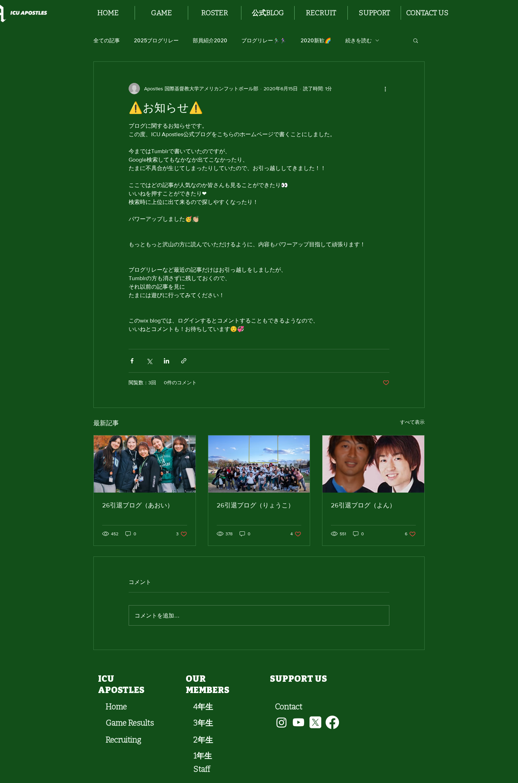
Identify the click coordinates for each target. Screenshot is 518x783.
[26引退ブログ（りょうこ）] (259, 464)
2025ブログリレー (156, 40)
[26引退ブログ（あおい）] (145, 464)
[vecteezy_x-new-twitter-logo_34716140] (315, 722)
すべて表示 (412, 422)
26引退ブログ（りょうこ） (255, 505)
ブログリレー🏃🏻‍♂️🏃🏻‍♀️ (263, 40)
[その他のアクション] (385, 88)
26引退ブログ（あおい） (137, 505)
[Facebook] (332, 722)
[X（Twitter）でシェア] (149, 360)
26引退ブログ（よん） (363, 505)
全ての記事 (106, 40)
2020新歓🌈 (316, 40)
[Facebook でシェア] (132, 360)
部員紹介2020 (210, 40)
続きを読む (358, 40)
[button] (161, 13)
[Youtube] (298, 722)
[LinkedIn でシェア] (166, 360)
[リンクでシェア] (183, 360)
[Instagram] (281, 722)
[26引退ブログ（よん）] (373, 464)
